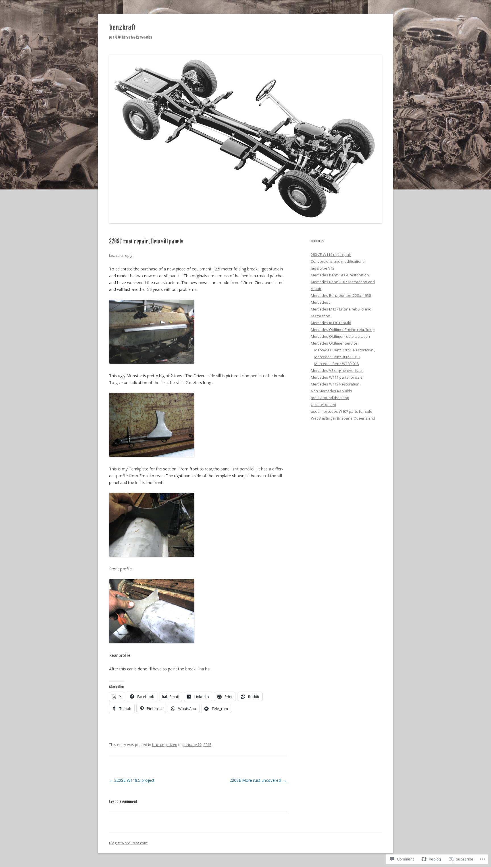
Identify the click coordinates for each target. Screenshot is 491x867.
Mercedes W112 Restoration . (336, 384)
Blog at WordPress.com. (128, 843)
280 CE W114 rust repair (331, 254)
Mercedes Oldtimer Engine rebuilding (343, 329)
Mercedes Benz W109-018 (336, 363)
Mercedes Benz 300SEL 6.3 (337, 356)
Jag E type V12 (322, 268)
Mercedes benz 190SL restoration (340, 275)
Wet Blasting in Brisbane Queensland (343, 418)
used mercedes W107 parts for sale (341, 411)
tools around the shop (330, 397)
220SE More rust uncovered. (258, 780)
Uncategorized (164, 744)
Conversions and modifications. (338, 261)
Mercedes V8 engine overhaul (337, 370)
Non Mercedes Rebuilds (331, 390)
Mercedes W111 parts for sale (337, 377)
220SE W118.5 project (132, 780)
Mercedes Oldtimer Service (334, 343)
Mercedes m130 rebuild (331, 322)
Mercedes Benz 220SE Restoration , (344, 350)
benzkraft (122, 27)
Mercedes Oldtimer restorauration (340, 336)
